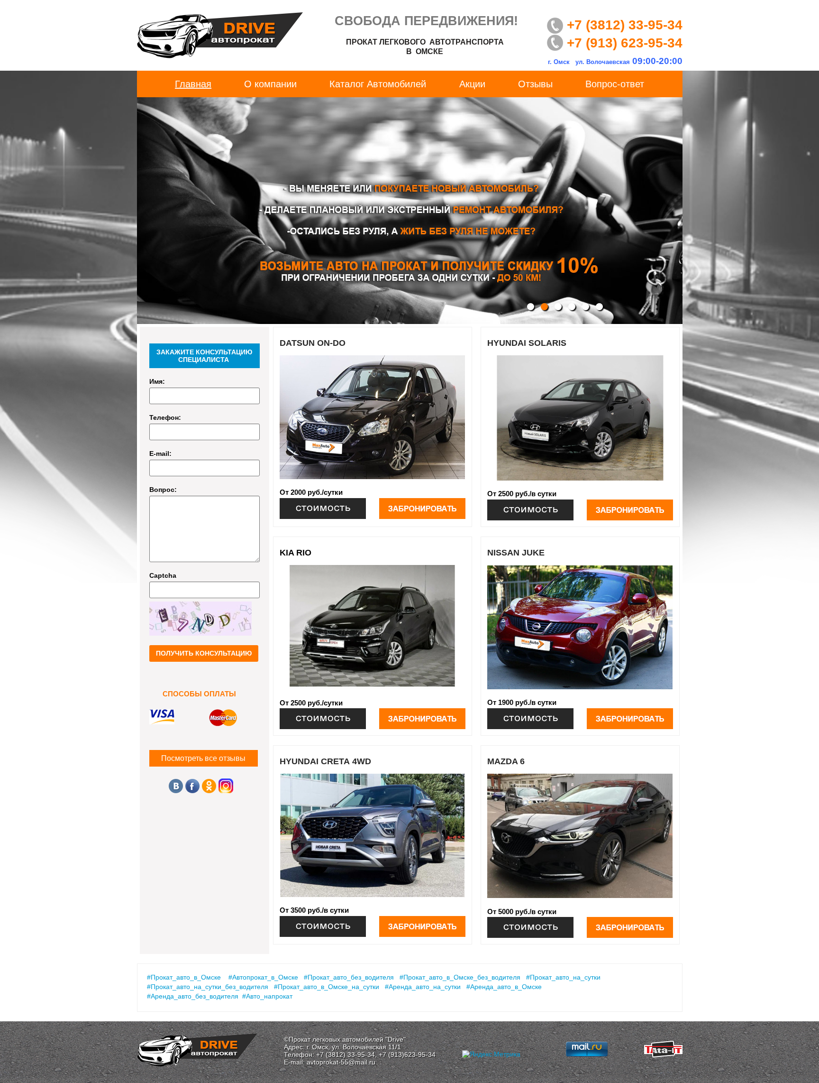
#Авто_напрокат (267, 996)
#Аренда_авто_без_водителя (192, 996)
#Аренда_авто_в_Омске (504, 986)
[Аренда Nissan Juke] (530, 718)
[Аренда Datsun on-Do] (323, 508)
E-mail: (160, 453)
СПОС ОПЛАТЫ (199, 694)
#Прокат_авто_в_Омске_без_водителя (460, 977)
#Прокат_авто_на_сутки (563, 977)
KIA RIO (295, 552)
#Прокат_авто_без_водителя (349, 977)
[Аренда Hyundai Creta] (323, 926)
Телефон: (165, 417)
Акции (472, 84)
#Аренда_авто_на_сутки (423, 986)
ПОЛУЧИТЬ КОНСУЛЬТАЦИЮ (204, 653)
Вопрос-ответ (614, 84)
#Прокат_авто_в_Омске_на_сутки (326, 986)
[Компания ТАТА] (663, 1055)
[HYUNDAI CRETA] (372, 836)
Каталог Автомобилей (377, 84)
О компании (270, 84)
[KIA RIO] (372, 627)
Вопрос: (163, 489)
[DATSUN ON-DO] (372, 417)
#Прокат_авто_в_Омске (184, 977)
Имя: (157, 381)
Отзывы (535, 84)
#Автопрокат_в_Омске (263, 977)
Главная (193, 84)
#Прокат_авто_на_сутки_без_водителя (207, 986)
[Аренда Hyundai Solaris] (530, 510)
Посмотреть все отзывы (203, 758)
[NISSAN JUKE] (580, 627)
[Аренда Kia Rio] (323, 718)
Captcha (162, 575)
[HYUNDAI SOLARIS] (580, 418)
